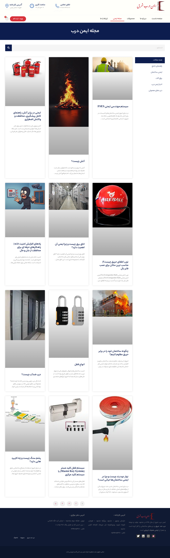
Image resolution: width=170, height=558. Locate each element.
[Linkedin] (143, 536)
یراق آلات (159, 78)
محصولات (131, 18)
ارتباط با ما (104, 18)
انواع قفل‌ (80, 365)
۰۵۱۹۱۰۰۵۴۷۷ (115, 532)
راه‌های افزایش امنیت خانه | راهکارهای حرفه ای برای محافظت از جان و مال (27, 247)
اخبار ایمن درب (156, 84)
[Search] (8, 48)
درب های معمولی (155, 90)
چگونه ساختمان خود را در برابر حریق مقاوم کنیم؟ (113, 353)
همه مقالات (157, 60)
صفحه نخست (157, 18)
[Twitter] (138, 536)
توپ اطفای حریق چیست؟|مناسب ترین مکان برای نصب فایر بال (113, 265)
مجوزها (22, 538)
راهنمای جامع (157, 66)
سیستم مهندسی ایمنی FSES (113, 107)
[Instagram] (148, 536)
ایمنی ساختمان (156, 72)
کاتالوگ (16, 538)
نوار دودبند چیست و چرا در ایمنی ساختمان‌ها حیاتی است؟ (113, 478)
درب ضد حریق (31, 538)
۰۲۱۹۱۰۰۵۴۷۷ (75, 529)
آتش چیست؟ (78, 161)
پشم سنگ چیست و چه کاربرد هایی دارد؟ (26, 460)
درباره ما (143, 18)
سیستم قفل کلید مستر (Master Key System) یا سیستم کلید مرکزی (71, 471)
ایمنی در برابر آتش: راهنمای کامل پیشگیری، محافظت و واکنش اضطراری (27, 116)
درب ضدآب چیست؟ (31, 375)
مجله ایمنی (117, 18)
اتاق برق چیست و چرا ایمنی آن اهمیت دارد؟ (70, 246)
